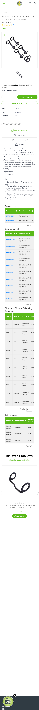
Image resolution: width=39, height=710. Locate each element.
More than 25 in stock (9, 90)
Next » (29, 410)
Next (38, 492)
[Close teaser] (14, 695)
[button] (8, 701)
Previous (1, 492)
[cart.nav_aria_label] (36, 3)
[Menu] (3, 3)
